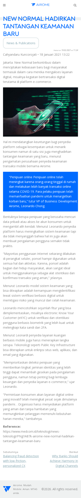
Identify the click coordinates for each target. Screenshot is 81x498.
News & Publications (20, 43)
